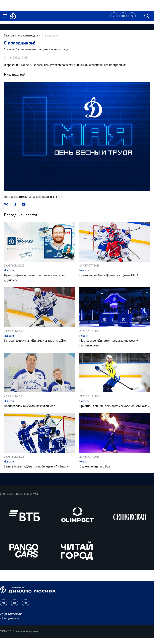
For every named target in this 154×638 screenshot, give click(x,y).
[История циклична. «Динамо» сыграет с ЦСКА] (39, 307)
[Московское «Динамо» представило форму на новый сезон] (114, 307)
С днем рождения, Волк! (95, 466)
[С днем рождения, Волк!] (114, 433)
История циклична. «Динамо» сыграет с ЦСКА (35, 340)
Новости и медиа (28, 35)
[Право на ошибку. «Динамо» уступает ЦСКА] (114, 242)
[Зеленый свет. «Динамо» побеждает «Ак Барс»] (39, 433)
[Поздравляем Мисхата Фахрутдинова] (39, 372)
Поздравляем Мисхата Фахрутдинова (29, 406)
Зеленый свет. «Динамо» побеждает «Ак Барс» (36, 466)
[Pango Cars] (24, 550)
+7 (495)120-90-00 (11, 614)
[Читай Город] (77, 550)
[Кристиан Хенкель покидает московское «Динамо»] (114, 372)
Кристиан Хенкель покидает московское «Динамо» (114, 406)
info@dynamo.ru (9, 618)
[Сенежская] (130, 516)
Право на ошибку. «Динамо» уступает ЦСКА (109, 275)
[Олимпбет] (77, 516)
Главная (9, 35)
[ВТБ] (24, 516)
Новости (9, 270)
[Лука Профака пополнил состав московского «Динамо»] (39, 242)
